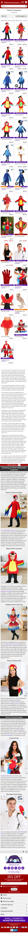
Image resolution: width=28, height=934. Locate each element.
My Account (7, 898)
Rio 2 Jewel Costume (5, 163)
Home (5, 895)
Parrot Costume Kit (5, 262)
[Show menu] (2, 2)
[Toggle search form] (22, 2)
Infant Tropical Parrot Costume (19, 336)
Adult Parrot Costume (9, 530)
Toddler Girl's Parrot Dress (12, 644)
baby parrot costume (6, 591)
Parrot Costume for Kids (6, 41)
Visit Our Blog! (15, 872)
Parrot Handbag (18, 286)
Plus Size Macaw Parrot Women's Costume (6, 212)
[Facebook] (5, 868)
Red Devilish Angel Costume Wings (5, 311)
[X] (8, 868)
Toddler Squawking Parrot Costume (20, 212)
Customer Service (7, 905)
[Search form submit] (25, 6)
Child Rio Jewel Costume (20, 90)
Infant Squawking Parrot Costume (6, 139)
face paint (20, 730)
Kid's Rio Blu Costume (5, 90)
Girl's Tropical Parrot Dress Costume (6, 236)
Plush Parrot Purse (8, 776)
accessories (9, 735)
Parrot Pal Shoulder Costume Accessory (19, 262)
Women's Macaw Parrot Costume (20, 41)
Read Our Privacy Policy (14, 892)
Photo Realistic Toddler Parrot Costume (19, 236)
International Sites (7, 911)
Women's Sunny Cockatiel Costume (20, 163)
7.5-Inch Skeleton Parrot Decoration (20, 312)
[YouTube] (19, 868)
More (2, 914)
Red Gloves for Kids (5, 286)
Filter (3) (4, 16)
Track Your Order (8, 901)
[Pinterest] (12, 868)
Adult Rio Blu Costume (6, 188)
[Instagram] (15, 868)
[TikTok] (22, 868)
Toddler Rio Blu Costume (20, 188)
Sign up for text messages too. (10, 886)
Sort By (20, 16)
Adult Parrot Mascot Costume (5, 360)
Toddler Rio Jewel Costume (20, 139)
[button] (26, 2)
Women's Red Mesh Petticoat (5, 336)
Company (4, 908)
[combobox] (12, 6)
